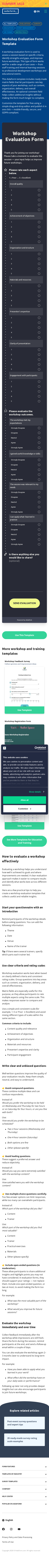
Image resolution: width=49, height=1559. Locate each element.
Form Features (8, 1466)
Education (8, 28)
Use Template (25, 710)
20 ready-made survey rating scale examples (22, 1440)
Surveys (37, 24)
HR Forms (8, 32)
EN (38, 11)
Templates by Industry (12, 1474)
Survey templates (10, 1481)
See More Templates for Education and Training (24, 841)
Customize (23, 808)
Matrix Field (21, 32)
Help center (7, 1496)
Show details (35, 792)
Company (6, 1489)
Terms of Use (8, 1542)
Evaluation (25, 24)
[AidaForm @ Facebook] (3, 1529)
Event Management (25, 28)
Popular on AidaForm (12, 1504)
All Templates (10, 24)
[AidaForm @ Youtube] (19, 1529)
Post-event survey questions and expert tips (22, 1423)
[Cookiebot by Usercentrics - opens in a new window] (35, 748)
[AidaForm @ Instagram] (11, 1529)
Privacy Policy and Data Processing (17, 1537)
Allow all (24, 800)
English (9, 1520)
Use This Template (24, 635)
